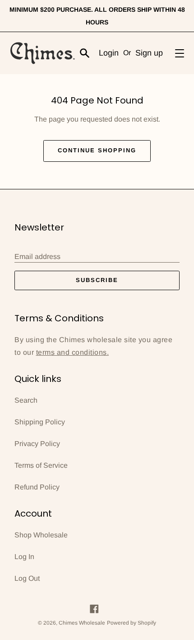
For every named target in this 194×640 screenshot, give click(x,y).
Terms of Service (41, 465)
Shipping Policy (39, 422)
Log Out (27, 578)
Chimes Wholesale (82, 623)
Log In (24, 556)
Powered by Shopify (131, 623)
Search (25, 400)
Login (109, 52)
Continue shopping (97, 150)
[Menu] (179, 53)
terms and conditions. (72, 352)
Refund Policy (37, 487)
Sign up (149, 52)
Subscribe (97, 280)
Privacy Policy (37, 443)
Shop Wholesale (41, 535)
